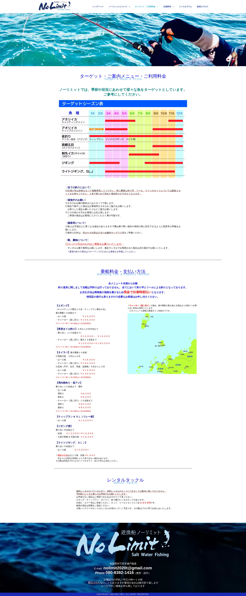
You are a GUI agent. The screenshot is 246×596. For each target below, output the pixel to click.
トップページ (97, 7)
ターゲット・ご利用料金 (145, 7)
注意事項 (167, 7)
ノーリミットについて (118, 7)
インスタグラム (185, 7)
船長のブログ (202, 7)
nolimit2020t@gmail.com (127, 568)
